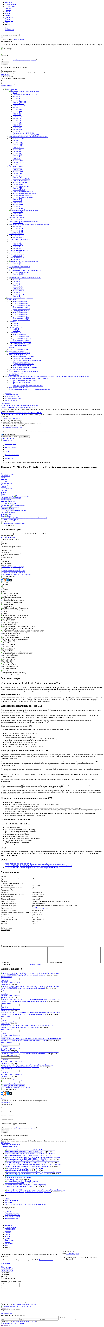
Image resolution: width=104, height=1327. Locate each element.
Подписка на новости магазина (12, 427)
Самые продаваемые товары (10, 1144)
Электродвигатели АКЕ (21, 309)
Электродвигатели (11, 1200)
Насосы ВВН (17, 214)
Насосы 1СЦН (18, 146)
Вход (6, 28)
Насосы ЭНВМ (18, 237)
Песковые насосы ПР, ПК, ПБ (23, 133)
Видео (3, 516)
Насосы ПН (17, 268)
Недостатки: (5, 962)
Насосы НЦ (17, 235)
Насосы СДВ (17, 120)
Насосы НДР (17, 265)
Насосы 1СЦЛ (18, 144)
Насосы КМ (17, 107)
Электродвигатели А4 (20, 334)
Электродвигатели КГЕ (21, 311)
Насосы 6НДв (18, 245)
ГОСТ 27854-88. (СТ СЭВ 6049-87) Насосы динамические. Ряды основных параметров (35, 864)
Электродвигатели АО (21, 336)
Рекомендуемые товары (13, 398)
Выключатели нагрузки (21, 362)
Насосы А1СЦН (18, 148)
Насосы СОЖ (17, 276)
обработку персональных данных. (24, 60)
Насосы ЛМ (17, 113)
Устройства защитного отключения (25, 367)
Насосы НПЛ (17, 256)
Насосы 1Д (17, 241)
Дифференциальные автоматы (23, 364)
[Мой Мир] (7, 580)
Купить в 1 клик (19, 571)
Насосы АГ (17, 279)
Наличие (4, 512)
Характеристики (6, 505)
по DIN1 (16, 329)
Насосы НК (17, 115)
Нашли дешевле (19, 572)
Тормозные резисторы (20, 384)
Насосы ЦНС (17, 226)
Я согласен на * (20, 1304)
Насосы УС (17, 164)
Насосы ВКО (17, 153)
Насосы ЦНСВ (18, 228)
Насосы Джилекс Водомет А (23, 192)
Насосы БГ (17, 281)
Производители (10, 4)
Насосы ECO (17, 175)
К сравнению (17, 1061)
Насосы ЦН (17, 248)
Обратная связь (6, 1267)
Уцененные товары (11, 400)
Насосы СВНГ (18, 160)
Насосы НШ (17, 292)
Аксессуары (5, 507)
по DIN (15, 323)
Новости (8, 8)
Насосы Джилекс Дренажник (23, 195)
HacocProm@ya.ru (72, 1254)
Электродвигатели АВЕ (21, 305)
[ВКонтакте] (2, 580)
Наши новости (6, 403)
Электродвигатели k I (20, 301)
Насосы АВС (17, 149)
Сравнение (16, 982)
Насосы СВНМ (18, 162)
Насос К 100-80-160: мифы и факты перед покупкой (19, 407)
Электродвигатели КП (21, 318)
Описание (4, 503)
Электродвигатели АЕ (21, 307)
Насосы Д (16, 246)
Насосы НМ (17, 159)
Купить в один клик (23, 1306)
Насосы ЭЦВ (17, 206)
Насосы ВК (17, 151)
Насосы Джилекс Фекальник (23, 197)
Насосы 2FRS (17, 168)
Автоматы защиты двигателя (23, 358)
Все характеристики (8, 537)
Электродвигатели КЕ (20, 312)
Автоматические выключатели (23, 356)
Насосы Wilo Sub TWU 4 (21, 181)
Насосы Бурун (18, 184)
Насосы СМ (17, 122)
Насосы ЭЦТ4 (18, 208)
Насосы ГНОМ (18, 188)
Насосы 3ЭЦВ (18, 171)
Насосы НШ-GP (18, 294)
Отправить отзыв (36, 964)
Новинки (8, 393)
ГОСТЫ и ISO (10, 6)
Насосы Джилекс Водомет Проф (24, 193)
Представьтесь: (6, 964)
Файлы (3, 514)
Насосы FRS (17, 177)
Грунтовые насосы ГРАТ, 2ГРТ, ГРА (25, 95)
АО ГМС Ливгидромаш (40, 908)
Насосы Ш (16, 296)
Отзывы (7, 12)
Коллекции (9, 21)
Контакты (8, 2)
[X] (10, 580)
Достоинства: (21, 946)
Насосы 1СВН (18, 142)
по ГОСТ (16, 325)
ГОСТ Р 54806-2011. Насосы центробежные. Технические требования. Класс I (32, 867)
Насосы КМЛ (17, 109)
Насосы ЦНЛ (17, 129)
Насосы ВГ (17, 283)
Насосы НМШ (18, 287)
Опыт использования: (8, 946)
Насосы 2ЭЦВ (18, 170)
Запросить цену (19, 1323)
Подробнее (4, 981)
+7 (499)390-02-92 (7, 1269)
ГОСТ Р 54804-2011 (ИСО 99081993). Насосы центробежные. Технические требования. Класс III (38, 866)
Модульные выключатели (22, 365)
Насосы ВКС (17, 155)
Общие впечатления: (55, 962)
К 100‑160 (20, 414)
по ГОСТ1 (16, 331)
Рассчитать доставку (24, 574)
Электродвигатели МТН (21, 320)
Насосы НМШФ (18, 290)
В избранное (5, 984)
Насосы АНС (17, 98)
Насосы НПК (17, 199)
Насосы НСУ (17, 219)
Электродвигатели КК (21, 314)
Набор (3, 499)
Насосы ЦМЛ (17, 127)
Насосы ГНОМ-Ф (19, 190)
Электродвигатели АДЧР (22, 343)
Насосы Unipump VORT (21, 179)
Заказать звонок (18, 39)
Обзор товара (5, 498)
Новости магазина (9, 434)
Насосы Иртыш (18, 104)
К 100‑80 (12, 414)
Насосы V (16, 96)
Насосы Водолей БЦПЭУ (22, 186)
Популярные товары (12, 395)
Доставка (8, 10)
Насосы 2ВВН (18, 212)
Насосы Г (16, 285)
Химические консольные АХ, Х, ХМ (26, 135)
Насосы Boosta (18, 223)
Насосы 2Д (17, 243)
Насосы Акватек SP (20, 182)
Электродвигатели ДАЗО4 (22, 340)
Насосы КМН (17, 111)
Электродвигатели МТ (21, 349)
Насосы (7, 1199)
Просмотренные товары (9, 1146)
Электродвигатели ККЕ (21, 316)
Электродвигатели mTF (21, 303)
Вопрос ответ (9, 17)
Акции (7, 15)
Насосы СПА (17, 201)
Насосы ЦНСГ (18, 230)
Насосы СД (17, 118)
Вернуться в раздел (7, 496)
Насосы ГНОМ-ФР (19, 102)
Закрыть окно (5, 75)
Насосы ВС (17, 157)
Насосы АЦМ (18, 100)
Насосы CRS (17, 173)
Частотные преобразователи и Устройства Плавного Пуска (25, 1204)
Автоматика (9, 1202)
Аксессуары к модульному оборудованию (27, 360)
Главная (7, 19)
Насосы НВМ (17, 215)
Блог (6, 22)
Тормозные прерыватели (21, 382)
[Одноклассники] (5, 580)
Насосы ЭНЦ (17, 131)
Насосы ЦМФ (18, 204)
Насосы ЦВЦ (17, 126)
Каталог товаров (6, 86)
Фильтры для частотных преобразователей (28, 386)
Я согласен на (20, 60)
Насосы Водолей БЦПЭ (21, 272)
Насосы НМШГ (18, 289)
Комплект (4, 501)
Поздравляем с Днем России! (11, 418)
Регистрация (9, 30)
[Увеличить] (24, 518)
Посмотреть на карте (46, 1260)
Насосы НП (17, 252)
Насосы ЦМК (17, 203)
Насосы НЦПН (18, 274)
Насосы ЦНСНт (18, 232)
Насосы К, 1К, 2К (19, 105)
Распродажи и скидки (12, 396)
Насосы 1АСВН (18, 138)
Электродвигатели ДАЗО (22, 338)
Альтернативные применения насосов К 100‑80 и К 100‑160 (21, 413)
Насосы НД (17, 263)
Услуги (7, 13)
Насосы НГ (17, 259)
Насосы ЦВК (17, 124)
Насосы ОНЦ (17, 116)
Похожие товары (6, 510)
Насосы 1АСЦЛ (18, 140)
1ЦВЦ (15, 93)
